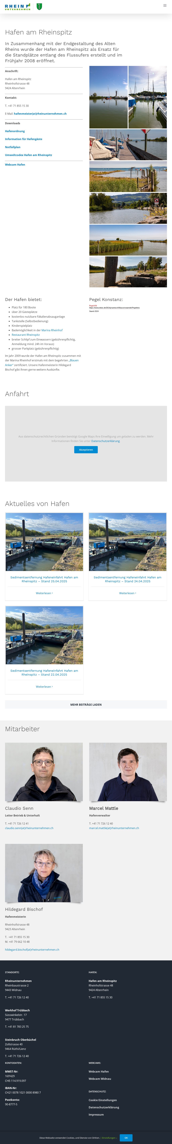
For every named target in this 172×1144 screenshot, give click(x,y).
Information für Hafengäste (23, 139)
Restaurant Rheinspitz (26, 335)
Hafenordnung (15, 131)
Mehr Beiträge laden (86, 705)
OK (126, 1137)
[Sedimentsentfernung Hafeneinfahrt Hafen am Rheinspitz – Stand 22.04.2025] (44, 635)
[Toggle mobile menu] (165, 5)
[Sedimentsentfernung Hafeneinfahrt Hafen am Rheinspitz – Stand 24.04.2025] (127, 542)
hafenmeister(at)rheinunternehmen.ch (40, 114)
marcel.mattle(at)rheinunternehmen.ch (114, 828)
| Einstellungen (108, 1137)
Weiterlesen (43, 593)
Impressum (96, 1114)
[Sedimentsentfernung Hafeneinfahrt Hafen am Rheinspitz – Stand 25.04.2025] (44, 542)
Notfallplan (12, 147)
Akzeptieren (86, 449)
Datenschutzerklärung (105, 441)
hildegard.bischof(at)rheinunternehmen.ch (32, 949)
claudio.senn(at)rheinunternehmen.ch (29, 828)
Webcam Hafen (15, 164)
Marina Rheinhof (51, 330)
